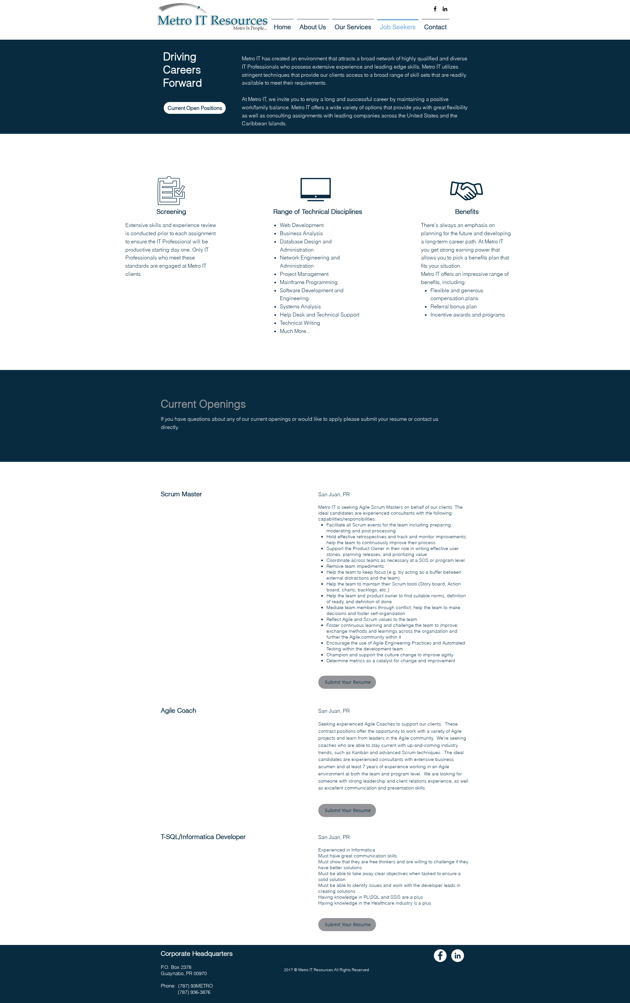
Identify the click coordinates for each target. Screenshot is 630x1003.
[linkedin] (445, 9)
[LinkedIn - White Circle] (457, 955)
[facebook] (435, 9)
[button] (347, 810)
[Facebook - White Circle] (440, 955)
